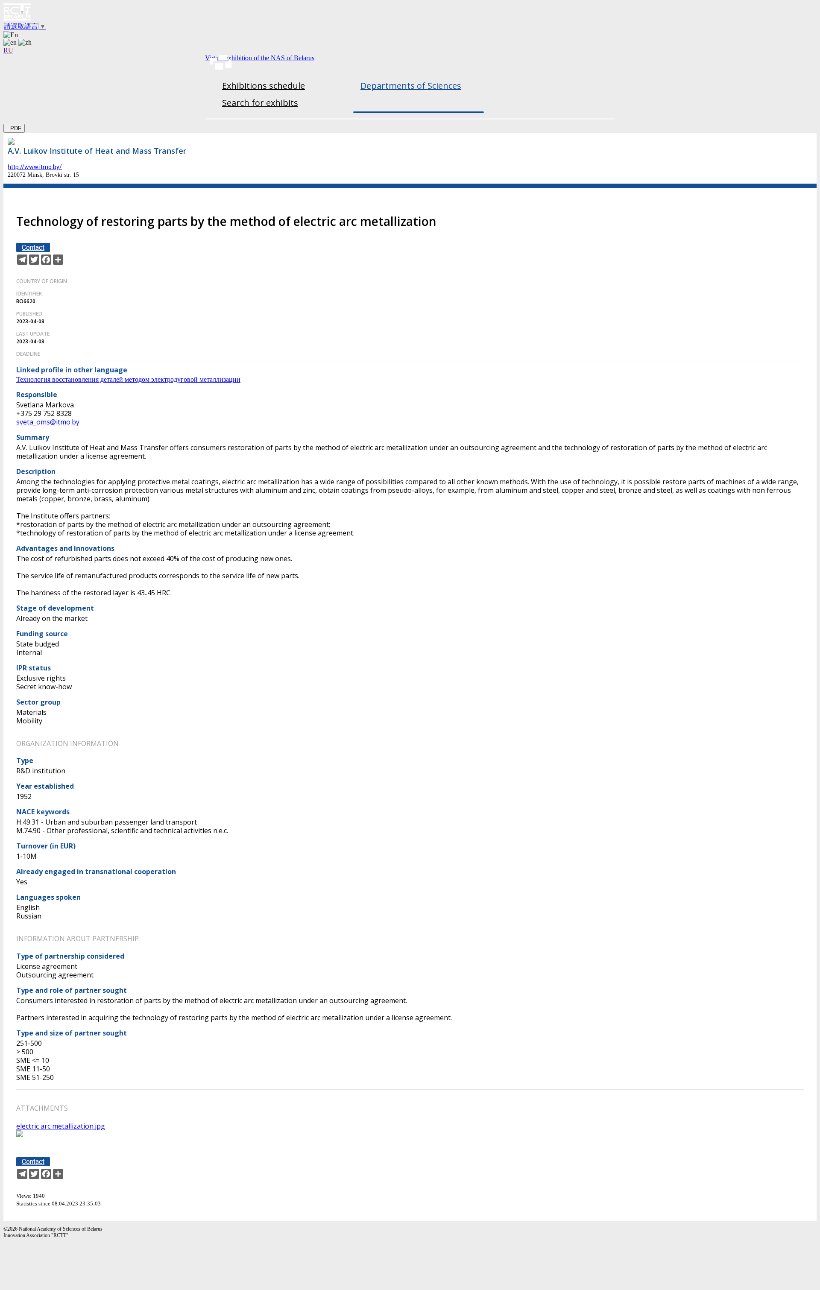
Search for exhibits (260, 102)
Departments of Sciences (410, 85)
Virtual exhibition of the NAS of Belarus (259, 57)
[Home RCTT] (410, 12)
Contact (33, 247)
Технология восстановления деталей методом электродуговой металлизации (128, 379)
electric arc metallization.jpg (60, 1126)
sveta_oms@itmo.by (47, 422)
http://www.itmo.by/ (35, 167)
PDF (14, 128)
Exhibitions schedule (263, 85)
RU (8, 50)
